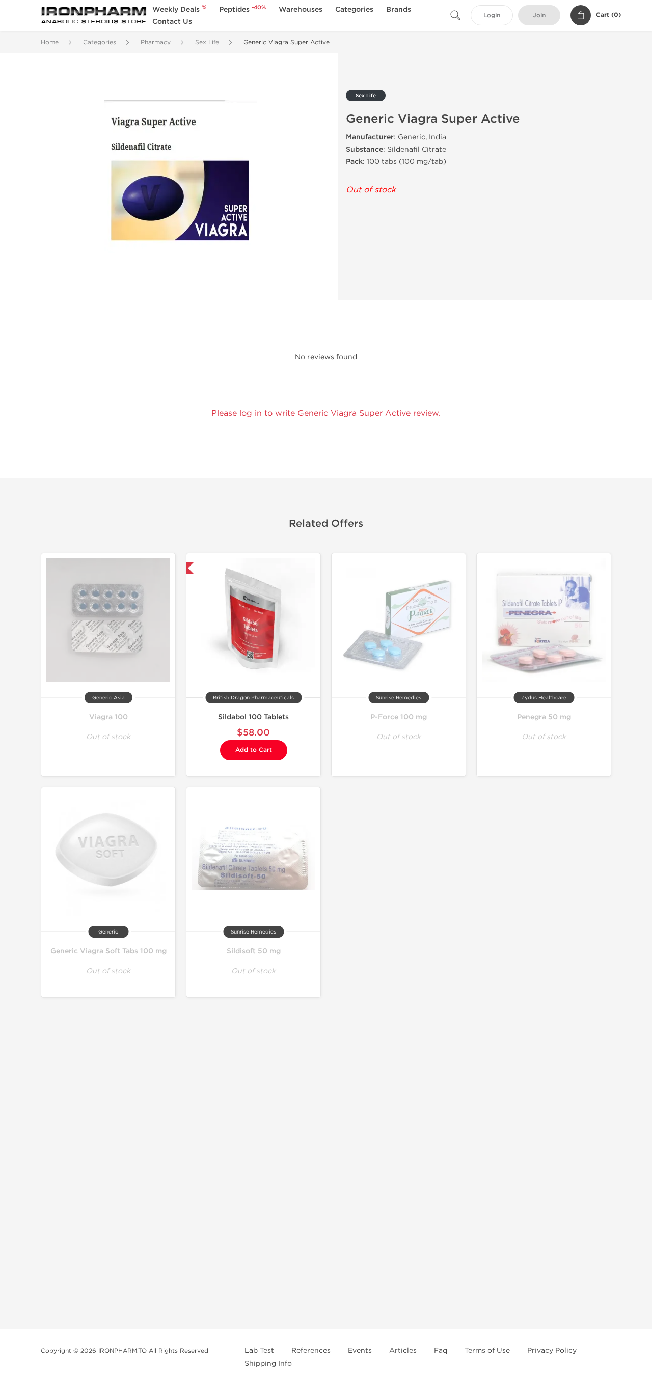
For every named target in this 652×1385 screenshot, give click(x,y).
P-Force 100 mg (398, 717)
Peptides (242, 9)
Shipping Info (268, 1363)
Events (360, 1350)
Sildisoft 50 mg (254, 951)
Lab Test (259, 1350)
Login (491, 15)
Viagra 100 (108, 717)
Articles (403, 1350)
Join (539, 15)
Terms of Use (487, 1350)
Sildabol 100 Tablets (253, 717)
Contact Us (172, 21)
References (311, 1350)
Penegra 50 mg (544, 717)
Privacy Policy (552, 1350)
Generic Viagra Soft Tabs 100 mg (108, 951)
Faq (440, 1350)
